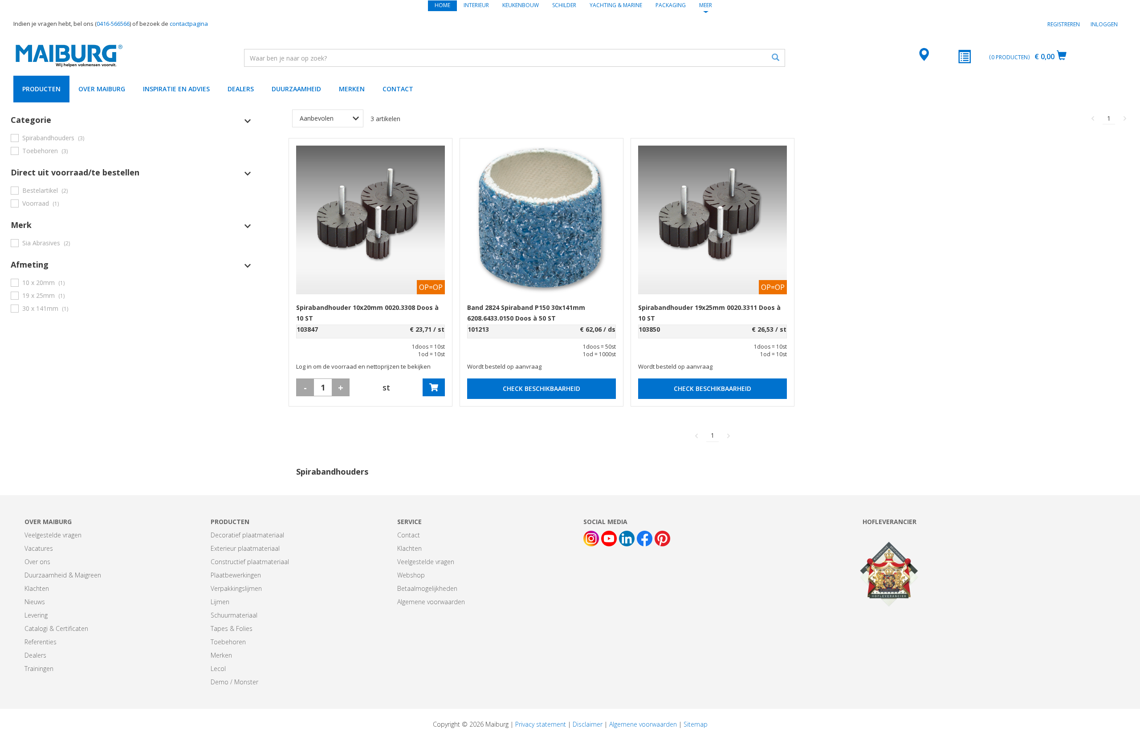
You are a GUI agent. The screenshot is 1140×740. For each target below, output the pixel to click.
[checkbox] (131, 138)
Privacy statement (540, 724)
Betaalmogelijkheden (427, 588)
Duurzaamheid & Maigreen (62, 575)
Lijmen (220, 602)
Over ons (37, 561)
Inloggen (1104, 24)
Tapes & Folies (231, 628)
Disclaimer (588, 724)
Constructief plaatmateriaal (250, 561)
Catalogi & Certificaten (56, 628)
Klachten (36, 588)
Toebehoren (228, 642)
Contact (398, 89)
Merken (352, 89)
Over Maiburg (101, 89)
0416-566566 (113, 24)
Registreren (1063, 24)
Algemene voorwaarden (431, 602)
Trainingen (38, 668)
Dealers (241, 89)
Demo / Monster (234, 682)
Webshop (411, 575)
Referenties (40, 642)
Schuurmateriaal (234, 615)
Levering (36, 615)
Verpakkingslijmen (236, 588)
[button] (131, 120)
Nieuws (34, 602)
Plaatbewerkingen (236, 575)
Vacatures (38, 548)
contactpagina (189, 24)
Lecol (218, 668)
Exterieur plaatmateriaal (245, 548)
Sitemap (696, 724)
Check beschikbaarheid (541, 388)
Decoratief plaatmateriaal (247, 535)
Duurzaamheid (296, 89)
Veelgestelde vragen (52, 535)
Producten (41, 89)
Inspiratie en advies (176, 89)
